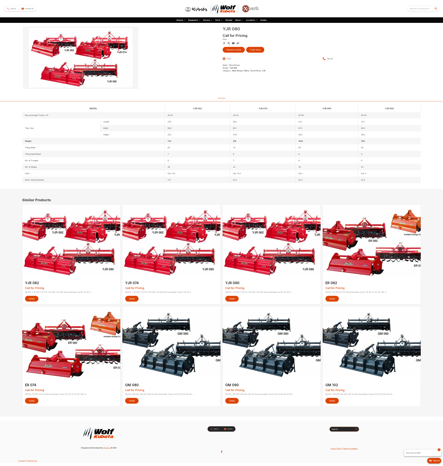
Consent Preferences (27, 461)
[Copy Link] (237, 43)
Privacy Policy (336, 449)
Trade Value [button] (255, 50)
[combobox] (423, 8)
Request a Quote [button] (233, 50)
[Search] (356, 429)
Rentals (229, 20)
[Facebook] (221, 452)
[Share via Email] (233, 43)
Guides (263, 20)
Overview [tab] (221, 98)
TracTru (107, 448)
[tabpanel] (121, 58)
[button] (11, 9)
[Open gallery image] (80, 58)
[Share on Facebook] (224, 43)
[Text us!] (434, 461)
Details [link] (32, 299)
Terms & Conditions (350, 449)
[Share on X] (228, 43)
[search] (436, 8)
